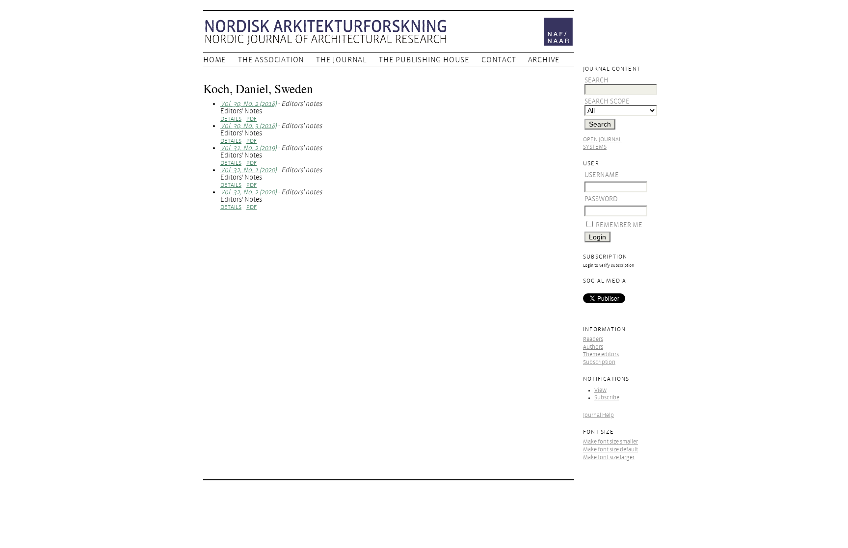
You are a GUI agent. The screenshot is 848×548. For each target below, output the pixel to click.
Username (601, 175)
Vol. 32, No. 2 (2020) (248, 192)
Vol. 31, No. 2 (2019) (248, 148)
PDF (251, 119)
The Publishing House (424, 59)
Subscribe (606, 397)
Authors (593, 347)
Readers (593, 339)
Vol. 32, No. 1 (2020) (248, 170)
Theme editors (601, 354)
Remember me (619, 225)
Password (601, 199)
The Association (271, 59)
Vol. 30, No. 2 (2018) (248, 103)
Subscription (599, 362)
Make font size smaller (610, 442)
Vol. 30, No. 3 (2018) (248, 126)
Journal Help (598, 415)
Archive (544, 59)
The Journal (341, 59)
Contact (498, 59)
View (600, 390)
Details (230, 119)
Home (214, 59)
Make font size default (610, 449)
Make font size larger (609, 457)
